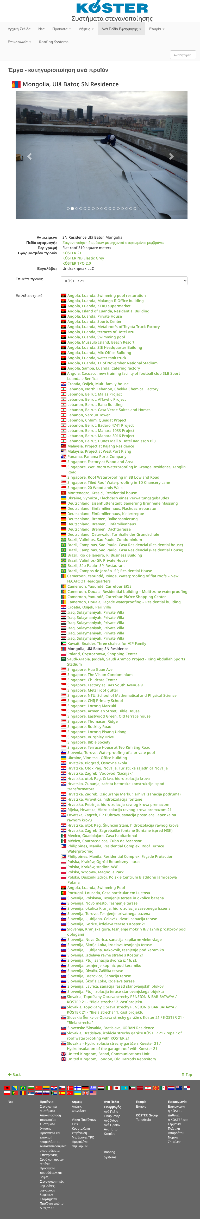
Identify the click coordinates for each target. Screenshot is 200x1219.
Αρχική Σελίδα (19, 28)
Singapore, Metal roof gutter (92, 690)
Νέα (41, 28)
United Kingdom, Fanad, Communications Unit (108, 1053)
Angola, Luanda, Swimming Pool (96, 887)
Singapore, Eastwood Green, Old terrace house (109, 716)
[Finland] (78, 1087)
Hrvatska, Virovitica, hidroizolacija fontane (104, 799)
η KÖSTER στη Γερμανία (178, 1121)
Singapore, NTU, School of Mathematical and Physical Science (122, 695)
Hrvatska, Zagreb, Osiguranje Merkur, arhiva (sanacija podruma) (123, 794)
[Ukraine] (78, 1092)
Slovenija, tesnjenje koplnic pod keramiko (104, 965)
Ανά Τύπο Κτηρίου (110, 1131)
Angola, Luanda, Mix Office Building (99, 352)
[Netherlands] (172, 1087)
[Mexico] (164, 1087)
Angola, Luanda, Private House (94, 316)
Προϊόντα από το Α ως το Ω (52, 1205)
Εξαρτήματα (48, 1199)
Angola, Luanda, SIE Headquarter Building (104, 347)
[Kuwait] (133, 1087)
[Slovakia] (39, 1092)
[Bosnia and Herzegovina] (16, 1087)
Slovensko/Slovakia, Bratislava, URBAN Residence (110, 1027)
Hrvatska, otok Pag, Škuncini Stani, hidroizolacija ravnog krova (123, 825)
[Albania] (8, 1087)
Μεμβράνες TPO (83, 1137)
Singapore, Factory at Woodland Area (100, 461)
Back (16, 1074)
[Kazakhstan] (125, 1087)
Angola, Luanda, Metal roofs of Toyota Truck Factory (113, 326)
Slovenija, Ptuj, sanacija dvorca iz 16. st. (102, 960)
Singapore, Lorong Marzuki (91, 705)
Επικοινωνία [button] (18, 41)
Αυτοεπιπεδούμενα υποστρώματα (53, 1148)
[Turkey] (70, 1092)
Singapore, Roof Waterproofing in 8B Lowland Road (113, 477)
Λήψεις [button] (85, 28)
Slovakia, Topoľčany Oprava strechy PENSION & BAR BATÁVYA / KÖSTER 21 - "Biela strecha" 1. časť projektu (122, 1009)
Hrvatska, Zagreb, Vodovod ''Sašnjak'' (100, 773)
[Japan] (117, 1087)
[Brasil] (23, 1087)
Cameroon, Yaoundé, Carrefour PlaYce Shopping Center (116, 596)
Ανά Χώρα (111, 1120)
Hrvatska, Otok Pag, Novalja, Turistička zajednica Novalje (117, 768)
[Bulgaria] (31, 1087)
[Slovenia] (47, 1092)
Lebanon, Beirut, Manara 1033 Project (100, 430)
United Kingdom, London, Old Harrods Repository (111, 1058)
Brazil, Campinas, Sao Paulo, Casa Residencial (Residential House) (125, 549)
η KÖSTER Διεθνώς (175, 1113)
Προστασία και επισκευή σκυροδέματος (50, 1137)
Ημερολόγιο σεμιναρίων (80, 1144)
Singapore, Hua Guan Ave (90, 669)
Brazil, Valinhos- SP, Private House (97, 560)
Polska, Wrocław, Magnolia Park (95, 871)
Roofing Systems (53, 41)
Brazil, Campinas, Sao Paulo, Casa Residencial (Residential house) (125, 544)
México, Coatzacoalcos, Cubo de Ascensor (104, 840)
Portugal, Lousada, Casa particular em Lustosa (108, 892)
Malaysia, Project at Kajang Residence (100, 446)
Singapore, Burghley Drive (90, 736)
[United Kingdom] (86, 1092)
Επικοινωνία (176, 1106)
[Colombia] (47, 1087)
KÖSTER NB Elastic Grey (83, 258)
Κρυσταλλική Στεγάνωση (81, 1130)
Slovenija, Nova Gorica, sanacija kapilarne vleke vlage (114, 939)
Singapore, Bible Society (88, 742)
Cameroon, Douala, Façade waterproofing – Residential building (124, 601)
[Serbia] (31, 1092)
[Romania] (23, 1092)
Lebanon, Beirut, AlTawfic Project (96, 399)
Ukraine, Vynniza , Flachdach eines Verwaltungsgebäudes (118, 497)
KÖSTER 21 (72, 252)
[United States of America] (94, 1092)
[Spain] (62, 1092)
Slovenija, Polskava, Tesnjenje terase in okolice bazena (115, 897)
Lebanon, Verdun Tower (88, 414)
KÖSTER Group (147, 1115)
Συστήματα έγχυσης (47, 1126)
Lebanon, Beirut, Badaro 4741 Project (100, 425)
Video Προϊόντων (84, 1119)
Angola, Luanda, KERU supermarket (98, 305)
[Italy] (109, 1087)
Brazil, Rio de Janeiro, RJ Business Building (104, 555)
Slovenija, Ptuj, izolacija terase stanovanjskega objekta (115, 991)
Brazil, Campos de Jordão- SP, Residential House (109, 570)
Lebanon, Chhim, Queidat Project (96, 420)
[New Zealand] (180, 1087)
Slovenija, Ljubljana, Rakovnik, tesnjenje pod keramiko (115, 949)
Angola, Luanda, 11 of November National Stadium (112, 362)
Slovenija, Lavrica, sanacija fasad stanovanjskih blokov (115, 986)
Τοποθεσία (143, 1119)
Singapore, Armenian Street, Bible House (103, 710)
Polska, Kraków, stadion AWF (92, 866)
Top (188, 1074)
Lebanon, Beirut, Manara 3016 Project (100, 435)
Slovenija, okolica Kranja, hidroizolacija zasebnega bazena (119, 908)
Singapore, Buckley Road (89, 726)
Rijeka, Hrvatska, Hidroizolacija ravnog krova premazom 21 (119, 809)
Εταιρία (141, 1106)
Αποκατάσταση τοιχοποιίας (50, 1117)
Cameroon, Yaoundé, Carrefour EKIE (99, 586)
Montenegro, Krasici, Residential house (102, 492)
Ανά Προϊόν (112, 1125)
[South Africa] (55, 1092)
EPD (75, 1124)
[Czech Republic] (62, 1087)
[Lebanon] (148, 1087)
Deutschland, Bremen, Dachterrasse (99, 529)
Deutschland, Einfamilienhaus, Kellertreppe (105, 513)
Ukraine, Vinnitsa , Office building (97, 757)
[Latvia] (141, 1087)
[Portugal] (16, 1092)
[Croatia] (55, 1087)
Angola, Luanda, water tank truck (96, 357)
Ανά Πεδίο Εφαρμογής (112, 1113)
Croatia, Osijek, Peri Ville (89, 607)
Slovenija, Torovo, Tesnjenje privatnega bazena (108, 913)
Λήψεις (77, 1106)
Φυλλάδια (79, 1111)
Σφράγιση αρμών (52, 1159)
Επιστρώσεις (49, 1155)
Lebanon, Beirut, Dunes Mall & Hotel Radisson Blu (111, 440)
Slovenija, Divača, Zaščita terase (95, 970)
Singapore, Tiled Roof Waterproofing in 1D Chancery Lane (118, 482)
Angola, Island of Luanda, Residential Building (108, 311)
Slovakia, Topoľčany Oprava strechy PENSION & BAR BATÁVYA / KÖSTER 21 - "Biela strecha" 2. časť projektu (122, 999)
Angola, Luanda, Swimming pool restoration (106, 295)
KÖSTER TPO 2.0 (77, 263)
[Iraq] (101, 1087)
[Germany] (86, 1087)
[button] (28, 155)
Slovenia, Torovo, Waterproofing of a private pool (111, 752)
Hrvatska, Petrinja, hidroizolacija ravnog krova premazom (118, 804)
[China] (39, 1087)
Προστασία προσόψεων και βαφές (51, 1172)
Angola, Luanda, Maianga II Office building (105, 300)
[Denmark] (70, 1087)
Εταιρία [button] (155, 28)
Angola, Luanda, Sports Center (94, 321)
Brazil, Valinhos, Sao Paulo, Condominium (104, 539)
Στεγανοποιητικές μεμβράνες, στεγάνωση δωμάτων (52, 1188)
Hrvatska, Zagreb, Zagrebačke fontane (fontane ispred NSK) (119, 830)
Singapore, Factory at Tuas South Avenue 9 (105, 684)
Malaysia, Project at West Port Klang (99, 451)
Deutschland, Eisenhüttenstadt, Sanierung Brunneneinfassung (122, 503)
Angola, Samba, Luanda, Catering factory (103, 368)
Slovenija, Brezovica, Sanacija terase (99, 975)
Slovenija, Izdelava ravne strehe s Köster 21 (105, 955)
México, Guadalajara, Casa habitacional (102, 835)
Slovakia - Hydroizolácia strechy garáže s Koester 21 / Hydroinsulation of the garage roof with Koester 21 (114, 1046)
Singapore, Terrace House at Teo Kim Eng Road (109, 747)
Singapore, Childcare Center (92, 679)
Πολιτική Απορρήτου (176, 1130)
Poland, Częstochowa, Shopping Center (102, 653)
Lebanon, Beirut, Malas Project (94, 394)
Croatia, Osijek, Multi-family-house (98, 383)
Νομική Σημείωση (175, 1139)
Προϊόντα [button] (60, 28)
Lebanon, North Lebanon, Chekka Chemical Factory (112, 388)
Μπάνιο (45, 1164)
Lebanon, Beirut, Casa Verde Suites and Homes (109, 409)
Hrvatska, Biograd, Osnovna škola (97, 762)
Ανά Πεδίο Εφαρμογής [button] (120, 28)
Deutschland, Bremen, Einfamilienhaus (101, 523)
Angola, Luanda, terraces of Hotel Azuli (101, 331)
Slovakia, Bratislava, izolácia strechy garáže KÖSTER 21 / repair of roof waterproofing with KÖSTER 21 (124, 1035)
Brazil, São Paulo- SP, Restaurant (96, 565)
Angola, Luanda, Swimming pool (96, 336)
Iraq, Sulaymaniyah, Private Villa (95, 612)
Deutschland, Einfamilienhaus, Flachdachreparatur (112, 508)
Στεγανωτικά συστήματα (48, 1108)
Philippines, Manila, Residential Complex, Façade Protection (120, 856)
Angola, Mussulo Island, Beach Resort (100, 342)
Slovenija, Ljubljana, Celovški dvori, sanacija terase (112, 918)
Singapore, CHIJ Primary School (95, 700)
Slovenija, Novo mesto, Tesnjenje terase (102, 903)
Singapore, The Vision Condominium (100, 674)
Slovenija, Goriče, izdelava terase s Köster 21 (106, 923)
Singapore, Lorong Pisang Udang (97, 731)
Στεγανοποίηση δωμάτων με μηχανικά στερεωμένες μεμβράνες (113, 242)
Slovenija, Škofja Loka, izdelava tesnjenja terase (109, 944)
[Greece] (94, 1087)
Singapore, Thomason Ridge (92, 721)
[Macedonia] (156, 1087)
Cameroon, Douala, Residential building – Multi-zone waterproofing (127, 591)
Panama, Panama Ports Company (96, 456)
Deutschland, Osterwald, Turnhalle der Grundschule (113, 534)
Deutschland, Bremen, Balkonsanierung (102, 518)
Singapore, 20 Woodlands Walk (95, 487)
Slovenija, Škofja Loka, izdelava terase (101, 981)
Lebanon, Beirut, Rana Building (95, 404)
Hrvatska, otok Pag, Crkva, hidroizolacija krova (108, 778)
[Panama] (187, 1087)
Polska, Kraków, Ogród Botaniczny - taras (103, 861)
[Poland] (8, 1092)
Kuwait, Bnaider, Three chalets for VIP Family (106, 643)
